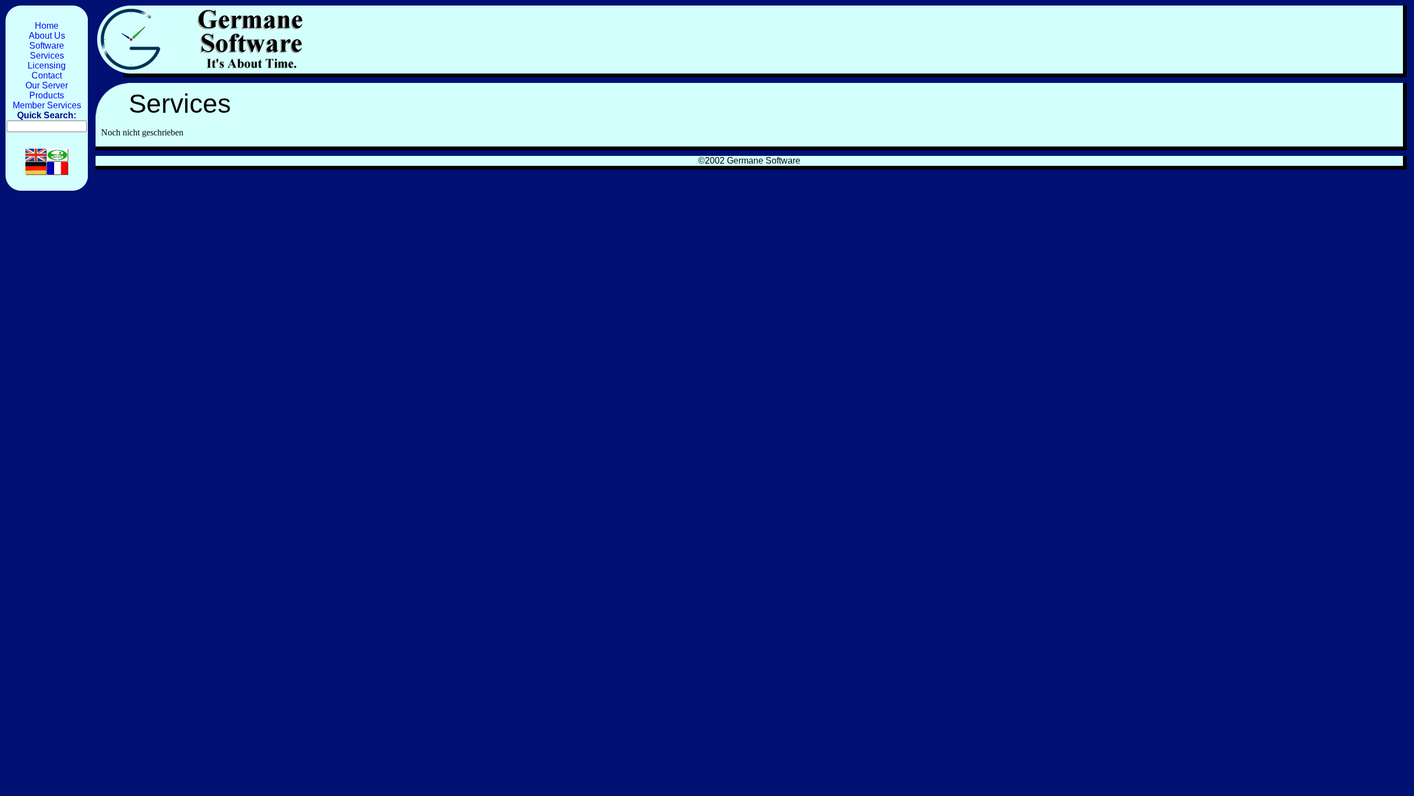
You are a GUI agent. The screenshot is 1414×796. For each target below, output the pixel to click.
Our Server (46, 85)
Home (47, 25)
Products (46, 95)
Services (47, 55)
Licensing (47, 65)
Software (46, 45)
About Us (47, 35)
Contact (46, 75)
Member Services (47, 105)
